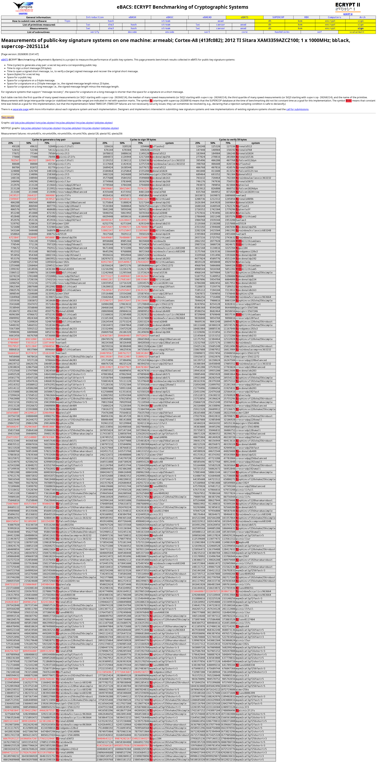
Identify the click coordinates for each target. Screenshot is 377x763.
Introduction (95, 17)
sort (207, 32)
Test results (7, 117)
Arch (363, 17)
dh (269, 21)
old (12, 122)
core (245, 32)
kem (300, 21)
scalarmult (357, 32)
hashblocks (282, 32)
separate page (21, 109)
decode (132, 32)
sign (361, 21)
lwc (88, 24)
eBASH (132, 17)
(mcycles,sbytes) (85, 122)
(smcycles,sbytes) (45, 122)
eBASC (169, 17)
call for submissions (297, 109)
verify (94, 32)
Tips (67, 21)
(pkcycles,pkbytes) (25, 122)
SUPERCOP (278, 17)
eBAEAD (207, 17)
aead (221, 21)
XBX (306, 17)
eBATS (244, 17)
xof (319, 32)
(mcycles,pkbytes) (65, 122)
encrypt (330, 21)
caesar (220, 24)
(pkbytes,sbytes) (104, 122)
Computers (334, 17)
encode (169, 32)
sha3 (111, 24)
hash (111, 21)
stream (165, 21)
